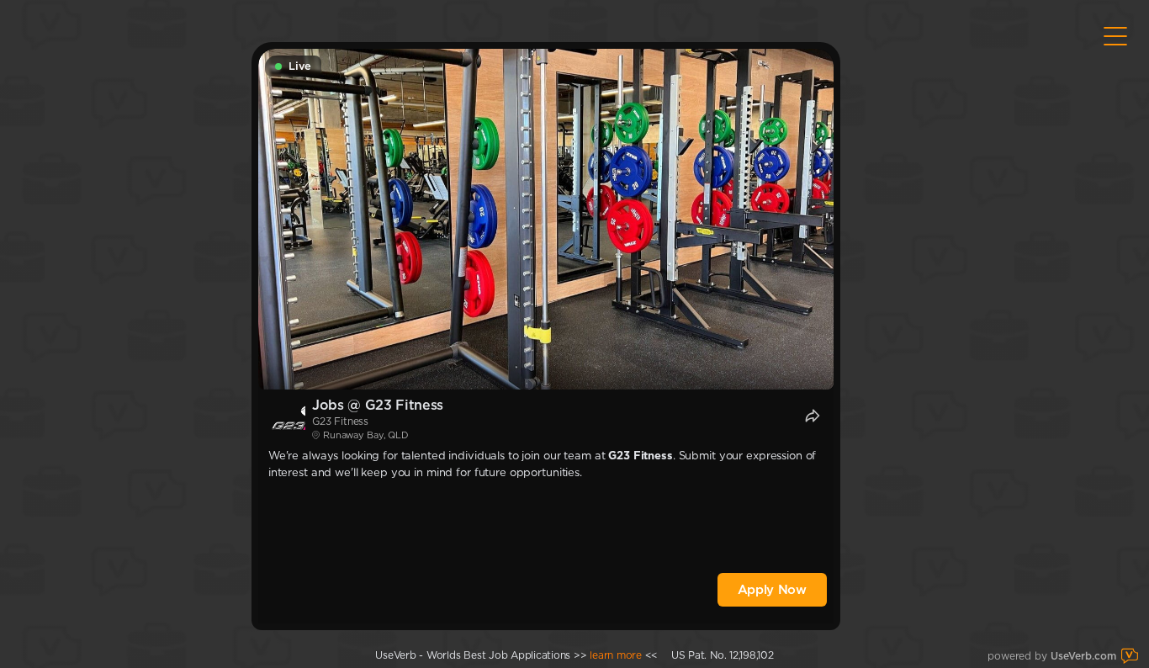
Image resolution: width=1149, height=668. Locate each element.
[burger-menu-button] (1115, 36)
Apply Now (772, 589)
